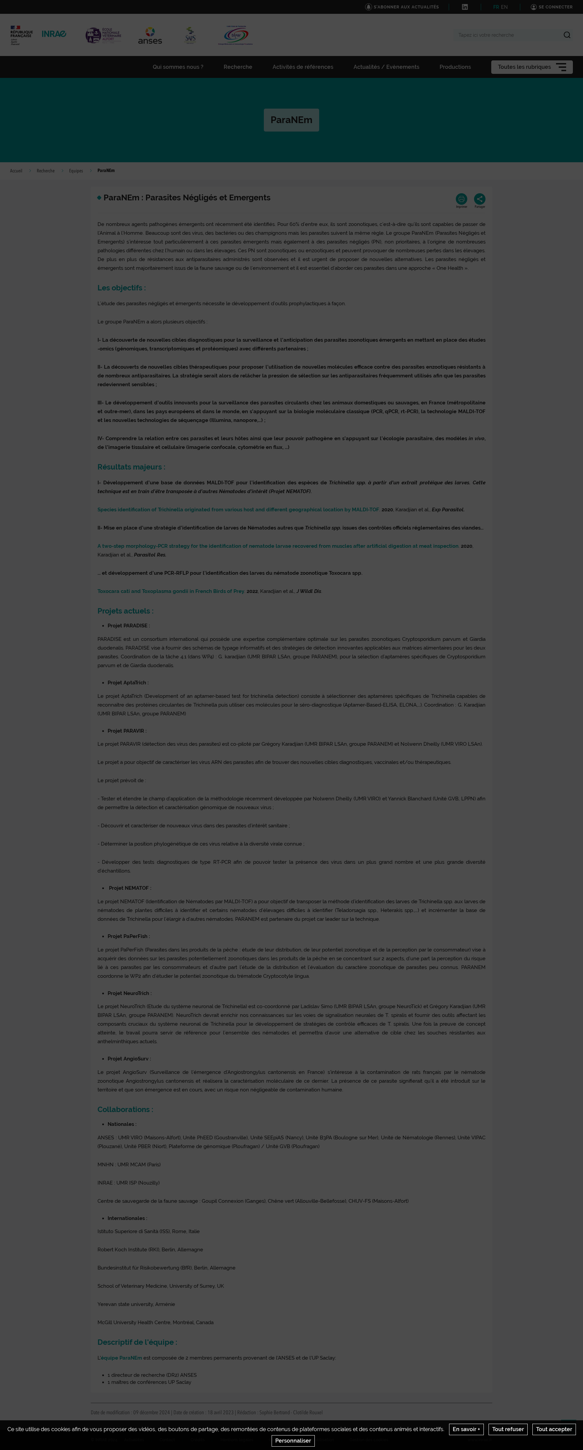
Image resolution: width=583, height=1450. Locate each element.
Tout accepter (554, 1429)
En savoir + (466, 1429)
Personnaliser (293, 1441)
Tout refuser (508, 1429)
